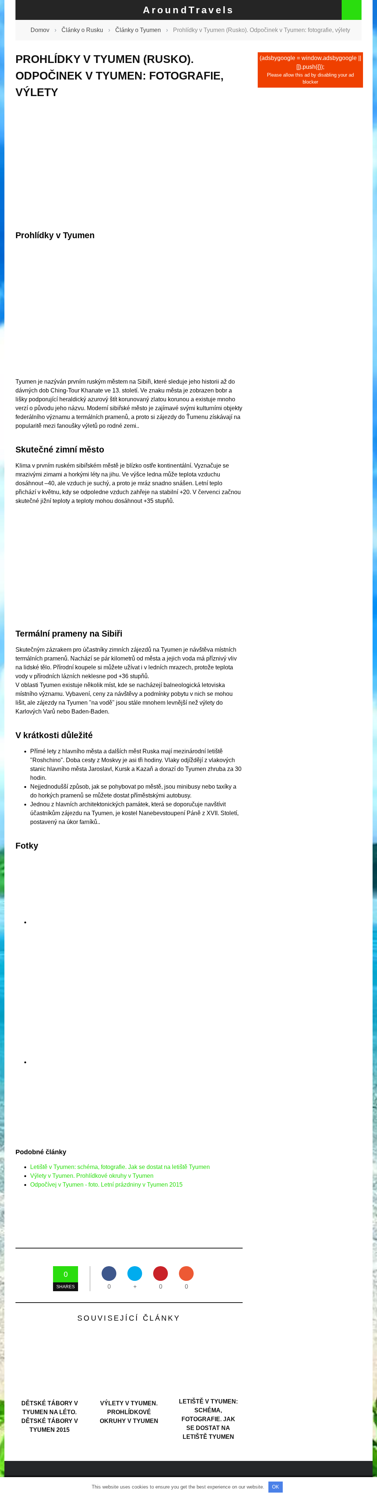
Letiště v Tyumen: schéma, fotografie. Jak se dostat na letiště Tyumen (120, 1167)
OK (275, 1487)
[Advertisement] (129, 164)
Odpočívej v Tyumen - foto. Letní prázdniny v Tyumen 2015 (106, 1184)
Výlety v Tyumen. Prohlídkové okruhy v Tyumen (92, 1176)
